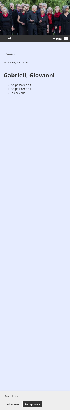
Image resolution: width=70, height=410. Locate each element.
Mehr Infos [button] (11, 396)
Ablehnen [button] (13, 404)
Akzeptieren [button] (32, 404)
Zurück (10, 54)
